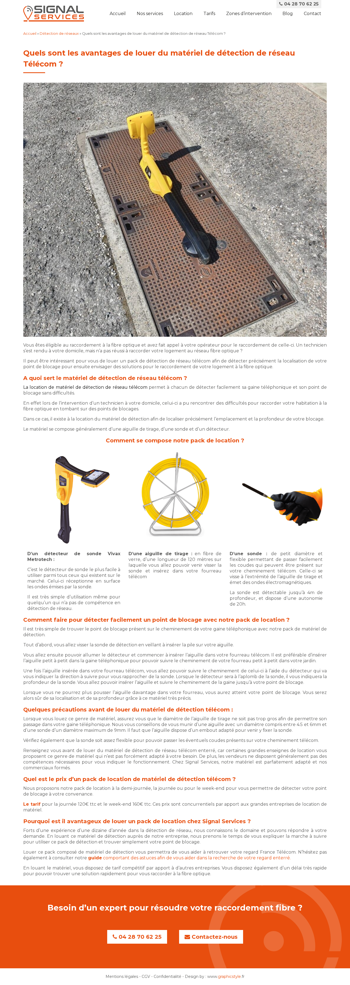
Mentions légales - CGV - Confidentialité (143, 976)
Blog (287, 13)
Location (183, 13)
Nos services (150, 13)
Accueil (118, 13)
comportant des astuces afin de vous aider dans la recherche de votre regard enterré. (189, 857)
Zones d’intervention (249, 13)
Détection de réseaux (59, 33)
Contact (312, 13)
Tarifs (209, 13)
